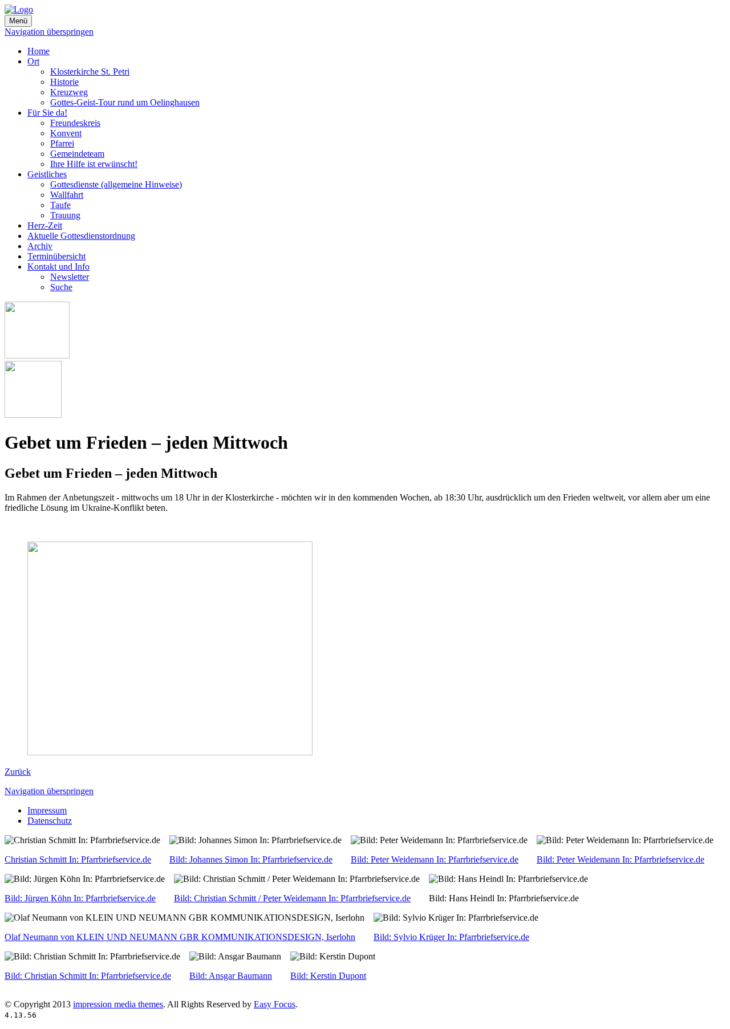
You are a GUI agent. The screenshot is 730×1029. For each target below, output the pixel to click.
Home (38, 51)
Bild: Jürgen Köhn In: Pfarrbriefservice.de (80, 898)
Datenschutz (49, 820)
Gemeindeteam (77, 153)
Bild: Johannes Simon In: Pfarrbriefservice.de (250, 859)
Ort (33, 61)
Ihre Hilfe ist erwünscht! (93, 164)
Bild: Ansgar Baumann (230, 976)
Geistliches (47, 174)
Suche (61, 287)
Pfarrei (62, 143)
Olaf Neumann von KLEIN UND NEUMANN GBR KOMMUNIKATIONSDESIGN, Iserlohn (180, 937)
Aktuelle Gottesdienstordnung (81, 236)
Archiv (39, 246)
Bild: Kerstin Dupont (328, 976)
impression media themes (118, 1004)
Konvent (66, 133)
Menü (18, 21)
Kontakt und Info (58, 266)
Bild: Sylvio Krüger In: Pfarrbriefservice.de (451, 937)
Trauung (65, 215)
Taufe (60, 205)
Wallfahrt (66, 195)
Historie (64, 82)
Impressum (47, 810)
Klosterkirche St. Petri (89, 71)
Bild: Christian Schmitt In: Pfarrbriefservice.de (88, 976)
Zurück (18, 771)
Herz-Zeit (44, 225)
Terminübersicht (56, 256)
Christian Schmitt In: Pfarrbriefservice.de (78, 859)
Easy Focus (274, 1004)
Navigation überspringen (49, 31)
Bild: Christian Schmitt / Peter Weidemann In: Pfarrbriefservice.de (292, 898)
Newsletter (69, 277)
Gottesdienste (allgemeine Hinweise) (116, 184)
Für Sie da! (47, 112)
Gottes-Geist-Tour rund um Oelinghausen (125, 102)
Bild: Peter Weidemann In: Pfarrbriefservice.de (434, 859)
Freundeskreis (75, 123)
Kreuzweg (69, 92)
